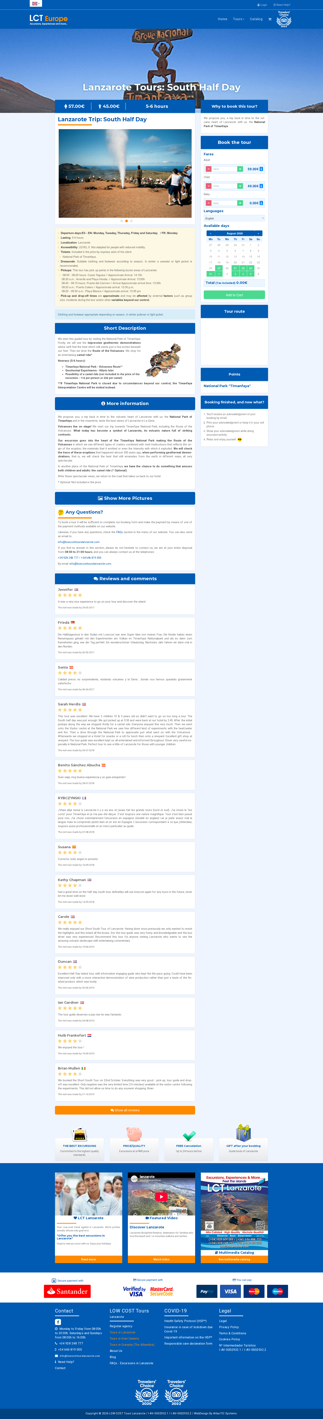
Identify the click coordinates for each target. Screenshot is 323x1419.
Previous (61, 173)
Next (188, 173)
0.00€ (255, 203)
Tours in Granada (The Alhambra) (132, 1344)
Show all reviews (127, 1110)
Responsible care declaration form (188, 1343)
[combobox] (234, 218)
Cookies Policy (229, 1339)
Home (222, 19)
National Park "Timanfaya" (227, 386)
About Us (116, 1351)
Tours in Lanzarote (123, 1332)
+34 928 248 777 (68, 557)
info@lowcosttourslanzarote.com (79, 542)
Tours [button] (237, 19)
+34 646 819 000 (91, 557)
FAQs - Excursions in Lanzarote (131, 1363)
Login (263, 5)
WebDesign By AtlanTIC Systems (215, 1413)
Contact (60, 1368)
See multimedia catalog (234, 1259)
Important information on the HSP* (188, 1337)
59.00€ (254, 169)
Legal (223, 1321)
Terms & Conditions (232, 1333)
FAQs (119, 532)
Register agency (121, 1326)
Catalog (256, 19)
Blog (113, 1357)
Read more (88, 1259)
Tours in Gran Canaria (124, 1338)
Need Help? (283, 5)
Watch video (161, 1259)
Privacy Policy (229, 1327)
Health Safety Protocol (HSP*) (185, 1321)
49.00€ (254, 186)
